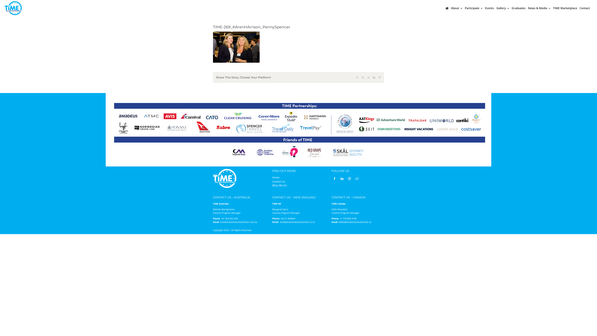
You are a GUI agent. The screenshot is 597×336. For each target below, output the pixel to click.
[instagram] (349, 179)
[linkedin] (342, 179)
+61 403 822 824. (229, 218)
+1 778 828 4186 (348, 218)
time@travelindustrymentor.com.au (238, 222)
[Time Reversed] (224, 169)
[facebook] (335, 179)
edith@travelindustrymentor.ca (355, 222)
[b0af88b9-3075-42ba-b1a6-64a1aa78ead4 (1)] (13, 2)
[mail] (357, 179)
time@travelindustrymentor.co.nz (297, 222)
